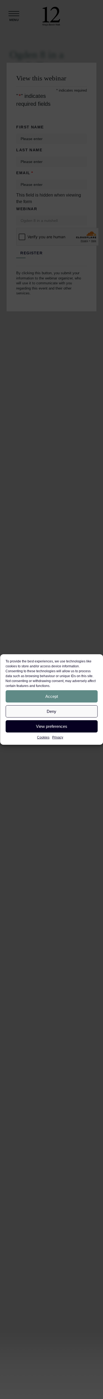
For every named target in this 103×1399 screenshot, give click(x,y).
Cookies (43, 737)
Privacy (57, 737)
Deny (51, 711)
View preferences (51, 726)
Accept (51, 696)
